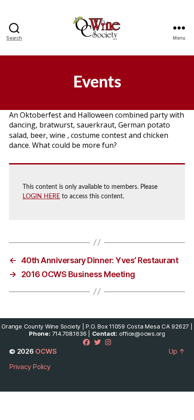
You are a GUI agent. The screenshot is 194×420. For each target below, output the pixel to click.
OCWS (45, 351)
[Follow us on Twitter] (97, 342)
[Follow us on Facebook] (86, 342)
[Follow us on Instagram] (108, 342)
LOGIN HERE (41, 196)
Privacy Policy (30, 366)
